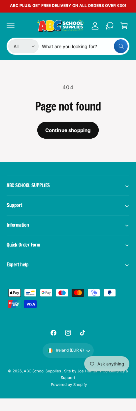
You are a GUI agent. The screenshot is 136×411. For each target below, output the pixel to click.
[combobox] (84, 46)
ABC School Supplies (43, 371)
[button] (10, 25)
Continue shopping (68, 130)
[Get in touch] (109, 25)
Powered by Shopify (68, 384)
